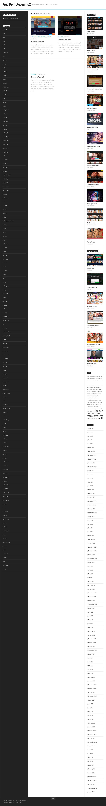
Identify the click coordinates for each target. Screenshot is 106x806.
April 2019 (90, 761)
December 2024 (92, 501)
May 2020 (90, 711)
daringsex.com (93, 391)
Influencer (6, 347)
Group (5, 309)
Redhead (6, 462)
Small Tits (6, 485)
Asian (5, 75)
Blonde (6, 129)
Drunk (5, 225)
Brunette (6, 148)
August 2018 (91, 792)
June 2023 (90, 570)
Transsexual (7, 542)
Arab (5, 72)
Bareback (6, 91)
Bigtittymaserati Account (93, 344)
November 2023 (92, 551)
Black (5, 125)
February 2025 (91, 493)
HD (4, 324)
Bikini (5, 117)
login (101, 410)
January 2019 (91, 773)
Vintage (6, 554)
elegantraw (99, 404)
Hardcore (6, 320)
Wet (5, 569)
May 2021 (90, 665)
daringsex (88, 391)
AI (4, 56)
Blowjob (6, 133)
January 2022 (91, 635)
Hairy (5, 313)
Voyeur (49, 37)
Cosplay (6, 186)
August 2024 (91, 516)
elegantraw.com (90, 406)
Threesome (7, 531)
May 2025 (90, 482)
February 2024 (91, 539)
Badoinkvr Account (92, 108)
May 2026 (90, 440)
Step (5, 508)
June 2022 (90, 616)
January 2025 (91, 497)
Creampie (6, 190)
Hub (5, 339)
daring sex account (99, 391)
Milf (5, 401)
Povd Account (90, 223)
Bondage (6, 137)
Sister (5, 481)
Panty (5, 427)
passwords (92, 418)
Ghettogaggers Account (93, 184)
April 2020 (90, 715)
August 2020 (91, 700)
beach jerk (92, 382)
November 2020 (92, 688)
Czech (5, 202)
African (6, 52)
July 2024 (90, 520)
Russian (6, 466)
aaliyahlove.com (99, 376)
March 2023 (91, 581)
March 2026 (91, 447)
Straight (6, 511)
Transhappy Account (92, 287)
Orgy (5, 423)
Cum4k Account (91, 51)
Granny (5, 305)
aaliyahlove (89, 376)
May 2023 (90, 574)
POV (5, 443)
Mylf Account (90, 268)
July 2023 (90, 566)
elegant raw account (96, 406)
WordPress (11, 802)
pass (98, 413)
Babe (5, 83)
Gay (5, 290)
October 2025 (91, 463)
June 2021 (90, 662)
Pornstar (6, 439)
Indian (5, 343)
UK (4, 550)
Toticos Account (91, 242)
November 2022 (92, 597)
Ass (5, 79)
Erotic (5, 236)
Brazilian (6, 140)
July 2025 (90, 474)
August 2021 (91, 654)
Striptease (6, 519)
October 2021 (91, 646)
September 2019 (92, 742)
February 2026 (91, 451)
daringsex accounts (97, 393)
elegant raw (95, 404)
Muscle (6, 412)
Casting (6, 163)
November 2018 (92, 780)
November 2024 (92, 505)
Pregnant (6, 446)
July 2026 (90, 432)
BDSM (5, 98)
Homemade (7, 335)
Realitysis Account (91, 364)
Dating (5, 209)
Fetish (5, 267)
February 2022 (91, 631)
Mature (6, 397)
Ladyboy (6, 358)
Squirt (5, 504)
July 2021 (90, 658)
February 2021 (91, 677)
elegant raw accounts (98, 408)
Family (5, 255)
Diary (5, 213)
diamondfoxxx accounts (94, 402)
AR (4, 68)
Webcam (6, 565)
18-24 (5, 29)
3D (4, 33)
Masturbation (7, 393)
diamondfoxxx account (91, 400)
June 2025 (90, 478)
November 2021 (92, 643)
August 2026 (91, 428)
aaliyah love (93, 376)
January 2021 (91, 681)
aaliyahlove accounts (91, 380)
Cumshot (6, 198)
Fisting (5, 270)
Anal (5, 64)
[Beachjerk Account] (43, 25)
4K (4, 37)
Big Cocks (6, 110)
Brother (6, 144)
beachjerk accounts (94, 387)
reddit (100, 418)
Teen (5, 527)
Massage (6, 389)
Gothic (5, 301)
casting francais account (94, 389)
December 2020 (92, 685)
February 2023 (91, 585)
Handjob (6, 316)
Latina (5, 366)
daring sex (101, 389)
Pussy (5, 454)
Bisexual (6, 121)
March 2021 (91, 673)
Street (5, 515)
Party (5, 431)
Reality (5, 458)
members (91, 413)
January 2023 (91, 589)
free (96, 410)
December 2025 (92, 455)
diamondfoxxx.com (95, 398)
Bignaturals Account (92, 306)
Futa (5, 278)
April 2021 (90, 669)
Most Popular (7, 408)
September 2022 (92, 604)
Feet (5, 263)
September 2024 (92, 512)
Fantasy (6, 259)
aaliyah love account (98, 378)
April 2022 (90, 623)
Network (6, 416)
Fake (5, 251)
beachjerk (88, 382)
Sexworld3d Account (92, 127)
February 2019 (91, 769)
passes (90, 415)
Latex (5, 362)
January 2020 (91, 727)
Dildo (5, 217)
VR (4, 561)
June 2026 (90, 436)
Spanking (6, 500)
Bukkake (6, 152)
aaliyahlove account (90, 378)
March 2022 (91, 627)
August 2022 (91, 608)
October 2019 (91, 738)
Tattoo (5, 523)
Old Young (6, 420)
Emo (5, 232)
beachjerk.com (97, 382)
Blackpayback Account (93, 165)
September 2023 (92, 558)
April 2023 (90, 577)
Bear (5, 102)
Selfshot (6, 469)
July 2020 (90, 704)
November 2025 (92, 459)
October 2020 (91, 692)
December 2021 (92, 639)
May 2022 (90, 620)
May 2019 (90, 757)
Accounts (33, 37)
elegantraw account (90, 408)
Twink (5, 546)
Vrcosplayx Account (92, 204)
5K (4, 41)
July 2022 (90, 612)
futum (5, 282)
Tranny (5, 538)
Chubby (6, 179)
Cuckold (6, 194)
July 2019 (90, 750)
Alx (20, 802)
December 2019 (92, 730)
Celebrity (6, 167)
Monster (6, 404)
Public (38, 37)
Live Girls (6, 385)
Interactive (6, 351)
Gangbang (6, 286)
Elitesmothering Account (93, 325)
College (6, 182)
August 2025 (91, 470)
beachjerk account (95, 385)
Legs (5, 374)
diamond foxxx (97, 395)
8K (4, 45)
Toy (5, 534)
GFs (5, 297)
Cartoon (6, 160)
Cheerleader (7, 175)
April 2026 (90, 444)
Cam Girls (6, 156)
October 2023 (91, 555)
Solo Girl (6, 496)
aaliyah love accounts (99, 380)
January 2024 (91, 543)
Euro (5, 240)
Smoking (6, 488)
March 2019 (91, 765)
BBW (5, 94)
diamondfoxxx (89, 398)
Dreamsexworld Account (93, 146)
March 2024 (91, 535)
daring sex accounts (90, 395)
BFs (5, 106)
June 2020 (90, 708)
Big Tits (6, 114)
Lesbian (6, 378)
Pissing (6, 435)
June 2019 (90, 753)
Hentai (5, 328)
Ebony (5, 228)
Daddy (5, 205)
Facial (5, 247)
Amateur (6, 60)
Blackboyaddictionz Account (94, 89)
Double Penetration (8, 221)
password (98, 415)
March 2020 (91, 719)
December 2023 (92, 547)
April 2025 (90, 486)
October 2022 (91, 600)
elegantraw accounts (90, 411)
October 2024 (91, 509)
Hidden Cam (7, 332)
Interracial (6, 355)
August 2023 (91, 562)
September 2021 (92, 650)
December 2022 (92, 593)
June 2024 (90, 524)
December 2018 (92, 776)
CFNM (5, 171)
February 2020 (91, 723)
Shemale (6, 477)
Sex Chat (6, 473)
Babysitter (6, 87)
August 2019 (91, 746)
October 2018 (91, 784)
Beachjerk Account (37, 42)
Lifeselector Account (92, 70)
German (6, 293)
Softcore (43, 37)
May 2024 (90, 528)
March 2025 (91, 489)
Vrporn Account (91, 31)
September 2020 (92, 696)
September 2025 (92, 467)
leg (5, 370)
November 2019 (92, 734)
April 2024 (90, 532)
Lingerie (6, 381)
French (6, 274)
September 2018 (92, 788)
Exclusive (6, 244)
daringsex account (90, 393)
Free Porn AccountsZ (16, 4)
